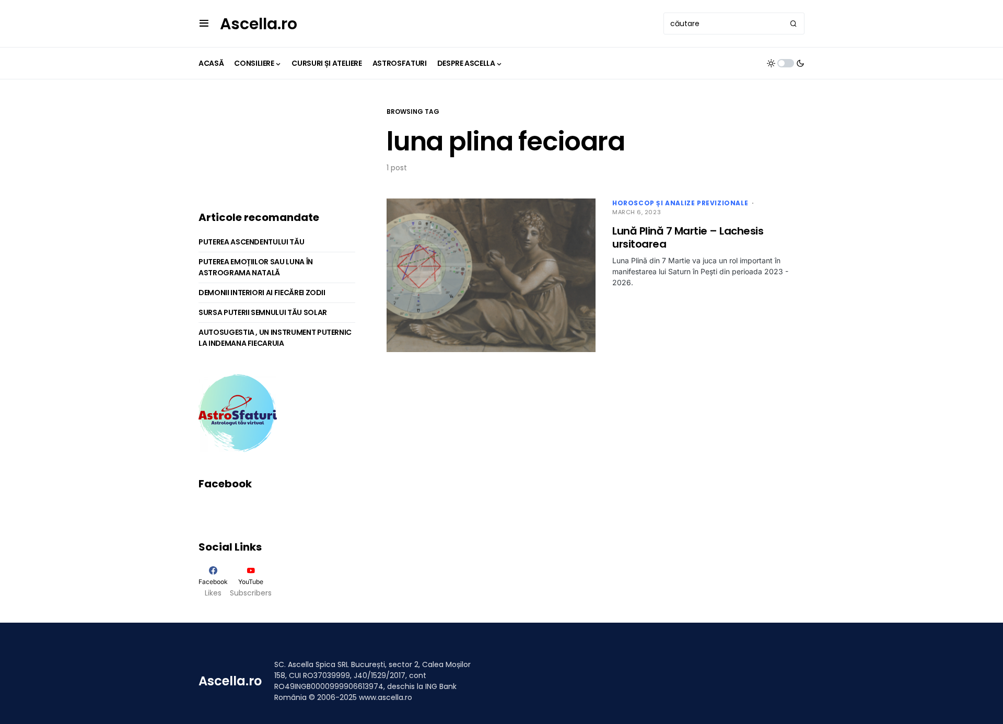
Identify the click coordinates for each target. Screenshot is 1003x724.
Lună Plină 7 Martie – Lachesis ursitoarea (687, 237)
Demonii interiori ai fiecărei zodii (262, 292)
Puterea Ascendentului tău (251, 242)
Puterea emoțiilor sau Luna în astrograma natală (256, 267)
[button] (204, 23)
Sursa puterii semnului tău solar (263, 312)
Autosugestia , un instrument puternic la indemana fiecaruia (275, 337)
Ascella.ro (258, 24)
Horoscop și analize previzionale (680, 202)
